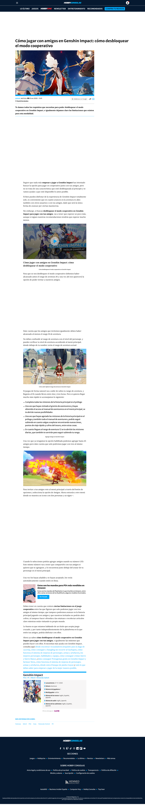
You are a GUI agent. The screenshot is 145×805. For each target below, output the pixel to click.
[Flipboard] (81, 748)
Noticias (18, 724)
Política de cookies (78, 770)
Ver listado (43, 597)
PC (29, 678)
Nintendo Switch (43, 678)
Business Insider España (58, 789)
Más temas (111, 758)
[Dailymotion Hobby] (77, 748)
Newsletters (100, 758)
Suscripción (69, 773)
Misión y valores (56, 773)
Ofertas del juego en (47, 711)
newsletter (60, 9)
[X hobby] (64, 748)
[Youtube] (84, 748)
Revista (90, 758)
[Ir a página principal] (72, 2)
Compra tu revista (115, 9)
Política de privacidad (61, 770)
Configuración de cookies (85, 773)
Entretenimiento (76, 9)
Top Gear (101, 789)
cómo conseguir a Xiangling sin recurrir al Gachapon (54, 650)
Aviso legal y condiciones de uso (38, 770)
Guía (34, 724)
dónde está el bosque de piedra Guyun (56, 665)
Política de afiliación (108, 770)
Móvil (33, 678)
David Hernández (22, 101)
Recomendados (94, 9)
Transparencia (93, 770)
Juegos (35, 9)
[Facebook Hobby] (60, 748)
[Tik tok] (70, 748)
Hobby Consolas (89, 789)
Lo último (24, 9)
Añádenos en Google (80, 99)
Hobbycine (45, 9)
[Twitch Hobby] (67, 748)
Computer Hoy (75, 789)
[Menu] (17, 3)
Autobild (43, 789)
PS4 (24, 678)
